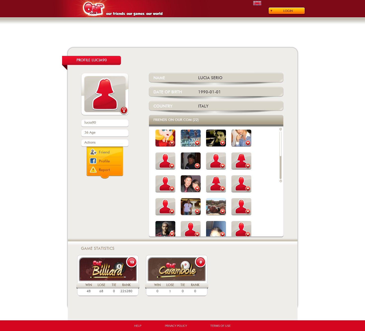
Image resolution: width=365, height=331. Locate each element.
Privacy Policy (176, 325)
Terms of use (220, 325)
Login (288, 10)
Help (137, 325)
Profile (104, 161)
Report (104, 170)
